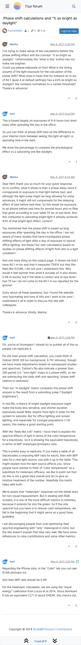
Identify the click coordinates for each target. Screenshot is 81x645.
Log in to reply (69, 31)
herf (12, 113)
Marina (14, 44)
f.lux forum (33, 6)
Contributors (64, 629)
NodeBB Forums (43, 629)
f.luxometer (15, 30)
